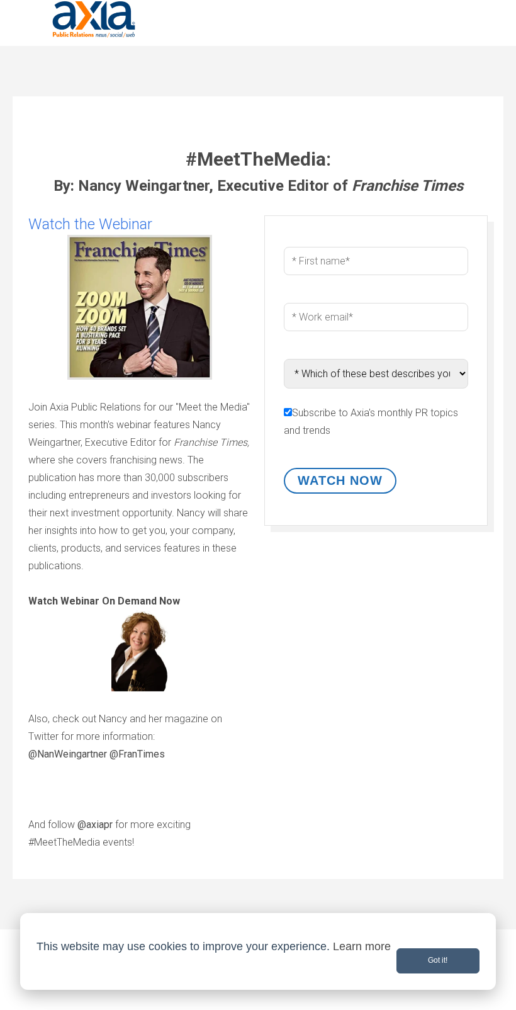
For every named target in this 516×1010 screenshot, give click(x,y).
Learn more (362, 946)
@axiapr (95, 825)
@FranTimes (137, 754)
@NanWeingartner (67, 754)
